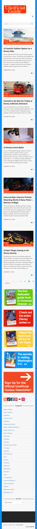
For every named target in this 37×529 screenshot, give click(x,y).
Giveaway (6, 442)
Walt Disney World (9, 489)
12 (33, 281)
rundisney (6, 462)
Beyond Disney (8, 409)
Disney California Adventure (11, 427)
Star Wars (6, 471)
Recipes (6, 460)
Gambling (6, 439)
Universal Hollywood (9, 480)
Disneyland (7, 436)
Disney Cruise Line (9, 430)
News (5, 457)
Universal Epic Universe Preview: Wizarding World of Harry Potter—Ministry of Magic (18, 200)
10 (24, 281)
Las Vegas (7, 448)
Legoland (6, 451)
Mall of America (8, 454)
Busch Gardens (8, 412)
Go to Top (29, 526)
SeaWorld (6, 465)
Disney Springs (8, 433)
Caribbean (7, 415)
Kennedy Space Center (10, 445)
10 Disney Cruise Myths (14, 148)
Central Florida (8, 418)
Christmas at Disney (9, 424)
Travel (5, 474)
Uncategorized (8, 477)
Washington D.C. (8, 492)
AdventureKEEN (19, 524)
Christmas (6, 421)
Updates (6, 486)
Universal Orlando (9, 483)
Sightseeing (7, 468)
